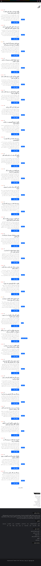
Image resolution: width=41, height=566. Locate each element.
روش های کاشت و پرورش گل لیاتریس (10, 203)
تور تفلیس (38, 499)
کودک (10, 525)
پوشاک (13, 525)
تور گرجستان (38, 498)
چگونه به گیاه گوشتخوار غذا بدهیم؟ (11, 283)
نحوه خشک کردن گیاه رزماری (12, 107)
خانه (39, 3)
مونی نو (39, 495)
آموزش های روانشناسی (33, 523)
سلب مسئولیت (37, 534)
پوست (16, 525)
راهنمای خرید (9, 523)
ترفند (28, 523)
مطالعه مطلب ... (15, 22)
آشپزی (39, 523)
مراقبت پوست (26, 525)
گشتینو (38, 538)
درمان (13, 523)
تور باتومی (38, 500)
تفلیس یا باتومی (38, 503)
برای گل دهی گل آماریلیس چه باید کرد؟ (10, 394)
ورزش (20, 525)
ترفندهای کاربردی (17, 523)
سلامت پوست (34, 525)
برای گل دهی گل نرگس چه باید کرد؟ (11, 472)
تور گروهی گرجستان (37, 501)
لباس (30, 525)
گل (7, 525)
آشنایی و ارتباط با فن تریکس (35, 531)
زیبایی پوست (4, 523)
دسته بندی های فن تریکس (35, 536)
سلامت (39, 525)
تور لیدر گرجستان (37, 502)
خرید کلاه (36, 495)
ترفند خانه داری (24, 523)
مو (22, 525)
